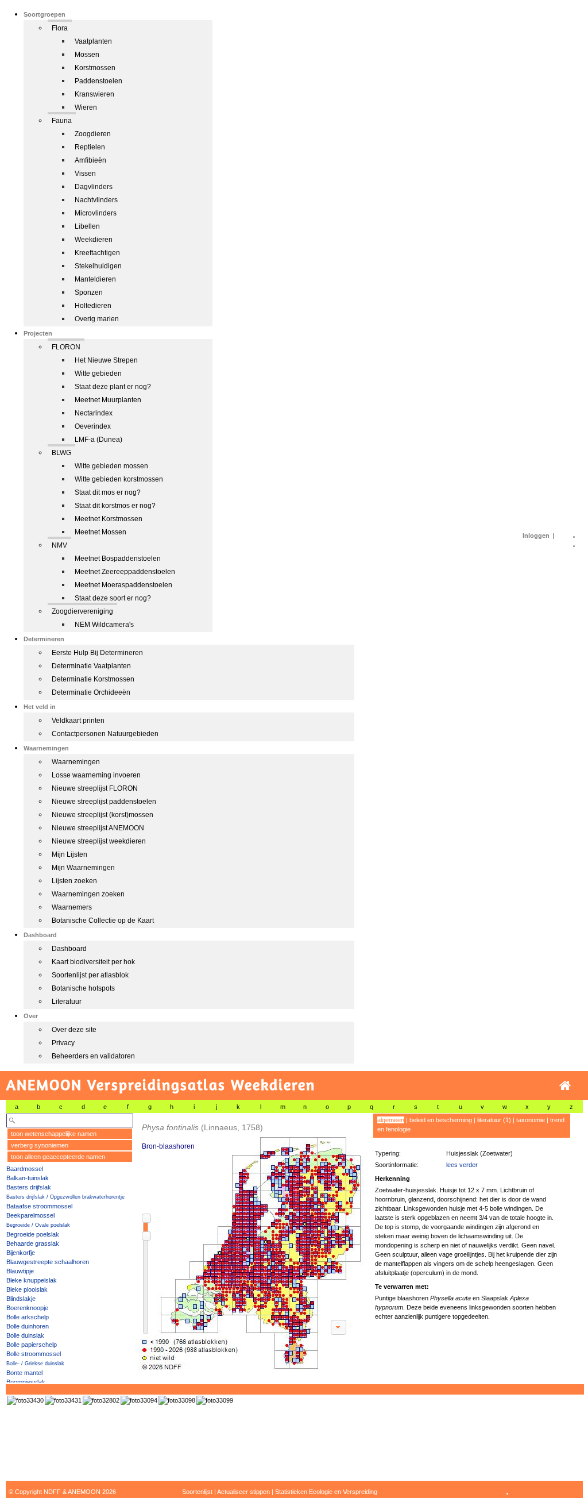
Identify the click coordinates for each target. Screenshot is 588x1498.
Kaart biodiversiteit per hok (93, 962)
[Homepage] (565, 1086)
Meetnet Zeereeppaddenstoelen (125, 572)
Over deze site (74, 1030)
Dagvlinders (94, 187)
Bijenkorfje (20, 1252)
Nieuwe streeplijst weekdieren (99, 841)
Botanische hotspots (83, 988)
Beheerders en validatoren (93, 1056)
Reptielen (90, 147)
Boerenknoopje (27, 1307)
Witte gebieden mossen (111, 466)
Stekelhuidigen (98, 266)
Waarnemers (72, 907)
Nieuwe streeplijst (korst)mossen (102, 815)
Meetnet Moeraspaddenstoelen (123, 585)
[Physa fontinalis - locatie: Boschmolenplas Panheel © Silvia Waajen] (25, 1400)
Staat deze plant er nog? (113, 387)
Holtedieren (93, 306)
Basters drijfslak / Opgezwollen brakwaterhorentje (65, 1197)
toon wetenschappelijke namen (53, 1133)
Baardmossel (24, 1168)
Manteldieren (95, 279)
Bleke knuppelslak (31, 1280)
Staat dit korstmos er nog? (115, 506)
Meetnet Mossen (100, 532)
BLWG (61, 453)
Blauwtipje (20, 1271)
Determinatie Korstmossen (93, 679)
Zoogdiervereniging (82, 611)
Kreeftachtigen (97, 253)
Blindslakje (21, 1298)
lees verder (462, 1164)
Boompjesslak (25, 1381)
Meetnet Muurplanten (108, 400)
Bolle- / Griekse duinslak (35, 1363)
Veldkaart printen (78, 721)
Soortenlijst (197, 1491)
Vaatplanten (93, 41)
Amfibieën (90, 160)
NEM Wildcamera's (104, 625)
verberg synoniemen (39, 1145)
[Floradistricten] (249, 1242)
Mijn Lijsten (69, 854)
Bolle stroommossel (33, 1353)
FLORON (66, 347)
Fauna (62, 121)
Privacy (63, 1043)
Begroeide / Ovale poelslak (38, 1225)
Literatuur (67, 1002)
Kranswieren (94, 94)
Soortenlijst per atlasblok (90, 975)
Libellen (87, 226)
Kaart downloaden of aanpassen (338, 1327)
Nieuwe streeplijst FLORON (95, 788)
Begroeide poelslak (32, 1234)
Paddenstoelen (98, 81)
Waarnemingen (76, 762)
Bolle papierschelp (31, 1344)
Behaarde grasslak (32, 1243)
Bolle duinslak (25, 1335)
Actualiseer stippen (243, 1491)
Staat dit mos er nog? (108, 492)
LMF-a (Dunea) (98, 440)
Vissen (85, 174)
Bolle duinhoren (27, 1326)
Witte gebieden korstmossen (119, 479)
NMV (59, 545)
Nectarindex (94, 413)
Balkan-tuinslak (27, 1177)
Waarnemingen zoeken (88, 894)
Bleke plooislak (27, 1289)
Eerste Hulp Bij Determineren (97, 653)
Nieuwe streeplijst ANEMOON (98, 828)
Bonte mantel (24, 1372)
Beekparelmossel (30, 1215)
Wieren (86, 107)
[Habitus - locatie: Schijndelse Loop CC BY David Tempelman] (101, 1400)
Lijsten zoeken (74, 881)
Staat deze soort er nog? (113, 598)
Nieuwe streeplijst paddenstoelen (104, 802)
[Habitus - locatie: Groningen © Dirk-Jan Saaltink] (176, 1400)
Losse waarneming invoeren (96, 775)
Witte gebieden (98, 373)
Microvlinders (96, 213)
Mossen (87, 55)
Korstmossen (95, 68)
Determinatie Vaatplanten (91, 666)
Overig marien (97, 319)
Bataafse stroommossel (39, 1206)
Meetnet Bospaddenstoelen (118, 558)
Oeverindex (93, 426)
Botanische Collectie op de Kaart (103, 920)
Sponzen (89, 292)
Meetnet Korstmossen (108, 519)
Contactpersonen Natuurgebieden (105, 734)
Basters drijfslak (28, 1187)
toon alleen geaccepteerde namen (58, 1156)
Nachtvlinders (96, 200)
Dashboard (69, 949)
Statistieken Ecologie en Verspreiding (326, 1491)
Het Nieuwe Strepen (106, 360)
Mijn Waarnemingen (83, 868)
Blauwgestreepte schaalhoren (47, 1261)
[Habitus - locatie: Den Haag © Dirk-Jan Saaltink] (139, 1400)
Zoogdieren (93, 134)
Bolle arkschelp (27, 1317)
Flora (60, 28)
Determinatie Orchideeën (91, 692)
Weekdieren (94, 240)
